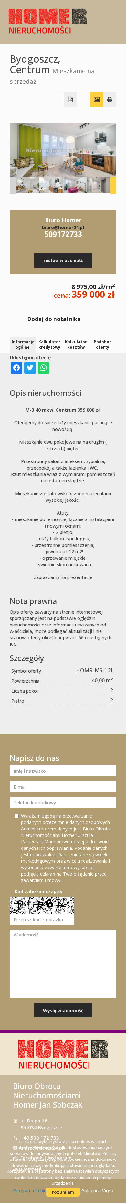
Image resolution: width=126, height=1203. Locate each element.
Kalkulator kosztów (76, 344)
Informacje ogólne (23, 344)
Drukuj (110, 99)
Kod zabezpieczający (39, 891)
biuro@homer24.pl (63, 227)
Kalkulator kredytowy (49, 344)
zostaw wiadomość (63, 260)
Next (113, 185)
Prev (13, 185)
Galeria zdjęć (96, 99)
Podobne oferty (103, 344)
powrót (109, 60)
